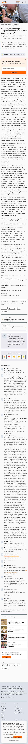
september (17, 24)
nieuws (9, 24)
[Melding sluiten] (25, 60)
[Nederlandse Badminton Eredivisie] (18, 2)
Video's (2, 717)
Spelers (2, 710)
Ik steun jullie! (5, 657)
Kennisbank (4, 708)
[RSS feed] (13, 697)
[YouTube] (8, 697)
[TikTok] (4, 697)
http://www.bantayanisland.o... (11, 556)
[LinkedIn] (11, 697)
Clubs (2, 713)
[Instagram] (6, 697)
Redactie (14, 36)
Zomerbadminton (19, 713)
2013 (13, 24)
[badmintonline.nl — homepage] (4, 2)
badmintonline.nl (4, 24)
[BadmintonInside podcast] (22, 2)
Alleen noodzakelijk (8, 737)
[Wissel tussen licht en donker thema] (25, 2)
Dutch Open (18, 710)
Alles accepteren (17, 737)
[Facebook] (1, 697)
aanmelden (14, 72)
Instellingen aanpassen (14, 740)
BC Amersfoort (12, 169)
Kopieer (5, 308)
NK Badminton (18, 708)
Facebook (5, 311)
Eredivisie (17, 706)
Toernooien (3, 715)
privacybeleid (12, 734)
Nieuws (2, 706)
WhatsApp (13, 308)
